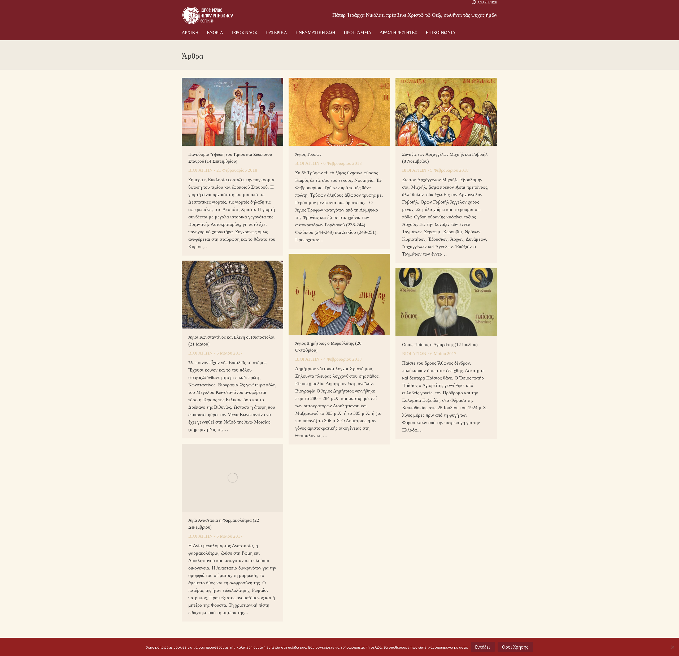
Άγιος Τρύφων (308, 154)
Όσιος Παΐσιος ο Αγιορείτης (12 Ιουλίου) (440, 344)
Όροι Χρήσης (515, 647)
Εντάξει (482, 647)
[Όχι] (672, 647)
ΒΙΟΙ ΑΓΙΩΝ (200, 170)
